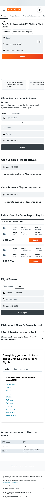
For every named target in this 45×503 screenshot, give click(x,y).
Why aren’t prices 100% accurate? (16, 497)
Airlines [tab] (7, 369)
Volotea (8, 388)
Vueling (8, 394)
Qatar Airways (10, 385)
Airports (20, 466)
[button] (3, 9)
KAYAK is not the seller (11, 489)
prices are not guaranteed (10, 482)
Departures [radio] (16, 113)
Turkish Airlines (11, 415)
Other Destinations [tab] (21, 369)
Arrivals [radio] (4, 113)
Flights (13, 466)
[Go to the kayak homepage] (14, 9)
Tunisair (8, 391)
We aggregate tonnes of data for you (17, 493)
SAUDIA (8, 397)
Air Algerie (9, 403)
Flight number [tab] (8, 286)
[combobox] (24, 127)
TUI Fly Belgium (11, 409)
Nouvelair (9, 406)
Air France (9, 400)
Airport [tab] (19, 286)
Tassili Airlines (10, 412)
